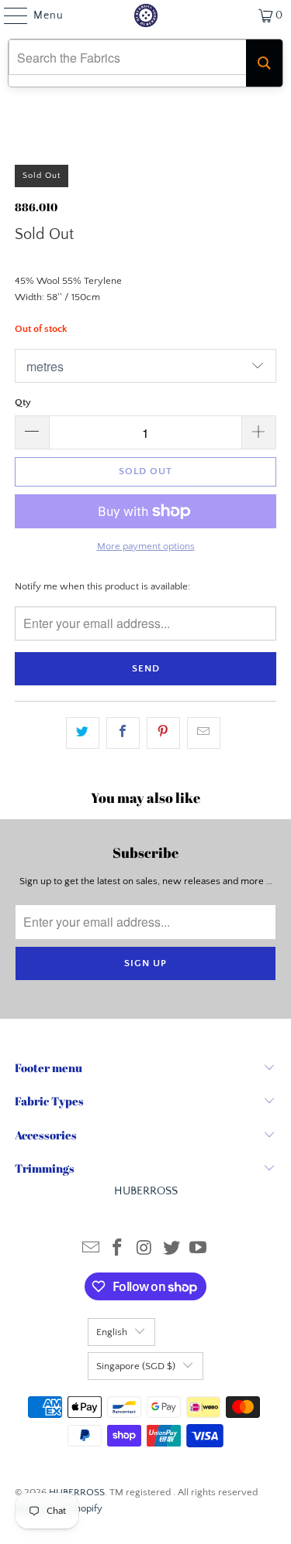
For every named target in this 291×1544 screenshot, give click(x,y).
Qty (23, 402)
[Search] (264, 63)
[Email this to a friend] (203, 733)
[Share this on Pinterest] (163, 733)
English (111, 1332)
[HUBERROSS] (146, 15)
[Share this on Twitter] (82, 733)
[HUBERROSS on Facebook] (118, 1249)
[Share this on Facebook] (123, 733)
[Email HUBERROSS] (90, 1249)
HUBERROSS (77, 1492)
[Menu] (8, 15)
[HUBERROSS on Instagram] (145, 1249)
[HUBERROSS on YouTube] (198, 1249)
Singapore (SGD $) (135, 1366)
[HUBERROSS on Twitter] (171, 1249)
